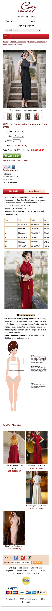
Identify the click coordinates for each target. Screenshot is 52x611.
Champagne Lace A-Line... (36, 506)
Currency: (10, 21)
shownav (6, 36)
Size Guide (13, 191)
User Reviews (35, 191)
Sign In (21, 26)
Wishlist (20, 17)
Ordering (12, 568)
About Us (34, 571)
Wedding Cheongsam (36, 42)
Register (30, 26)
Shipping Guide (21, 161)
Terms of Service (32, 573)
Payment (9, 571)
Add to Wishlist (9, 161)
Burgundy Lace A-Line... (36, 465)
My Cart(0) (30, 17)
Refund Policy (21, 571)
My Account (36, 21)
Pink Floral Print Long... (14, 546)
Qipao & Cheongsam (18, 42)
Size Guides (23, 568)
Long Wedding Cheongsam (14, 44)
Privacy (20, 573)
